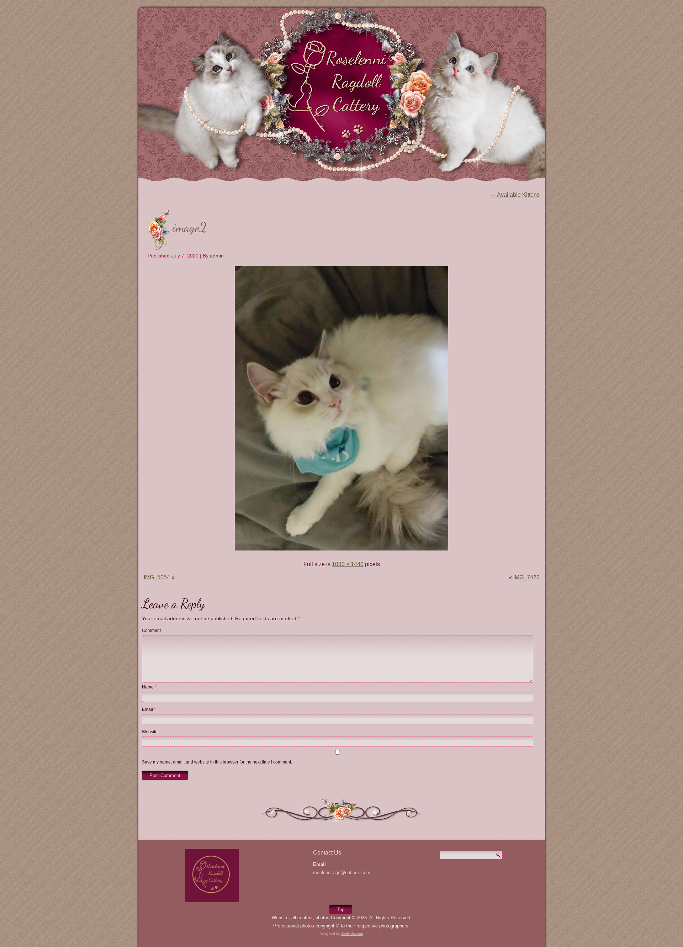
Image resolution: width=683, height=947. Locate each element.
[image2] (341, 551)
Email (149, 709)
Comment (151, 630)
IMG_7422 (526, 577)
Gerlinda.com (352, 934)
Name (149, 687)
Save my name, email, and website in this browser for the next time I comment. (217, 762)
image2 (190, 227)
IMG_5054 (157, 577)
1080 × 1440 (348, 564)
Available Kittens (515, 195)
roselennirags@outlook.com (341, 872)
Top (340, 909)
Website (150, 731)
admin (217, 256)
